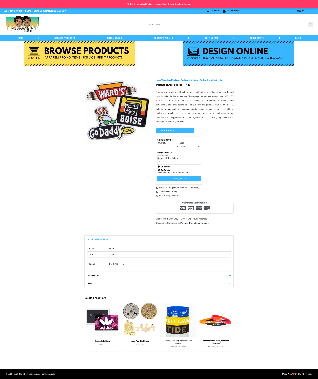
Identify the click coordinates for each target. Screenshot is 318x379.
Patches (184, 80)
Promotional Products (170, 80)
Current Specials (163, 38)
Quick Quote (256, 38)
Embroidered (193, 80)
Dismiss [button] (188, 4)
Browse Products (64, 38)
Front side (164, 155)
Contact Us (211, 38)
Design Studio (114, 38)
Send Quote (179, 178)
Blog (298, 38)
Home (20, 38)
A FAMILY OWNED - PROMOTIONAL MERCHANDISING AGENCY (35, 10)
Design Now (168, 131)
